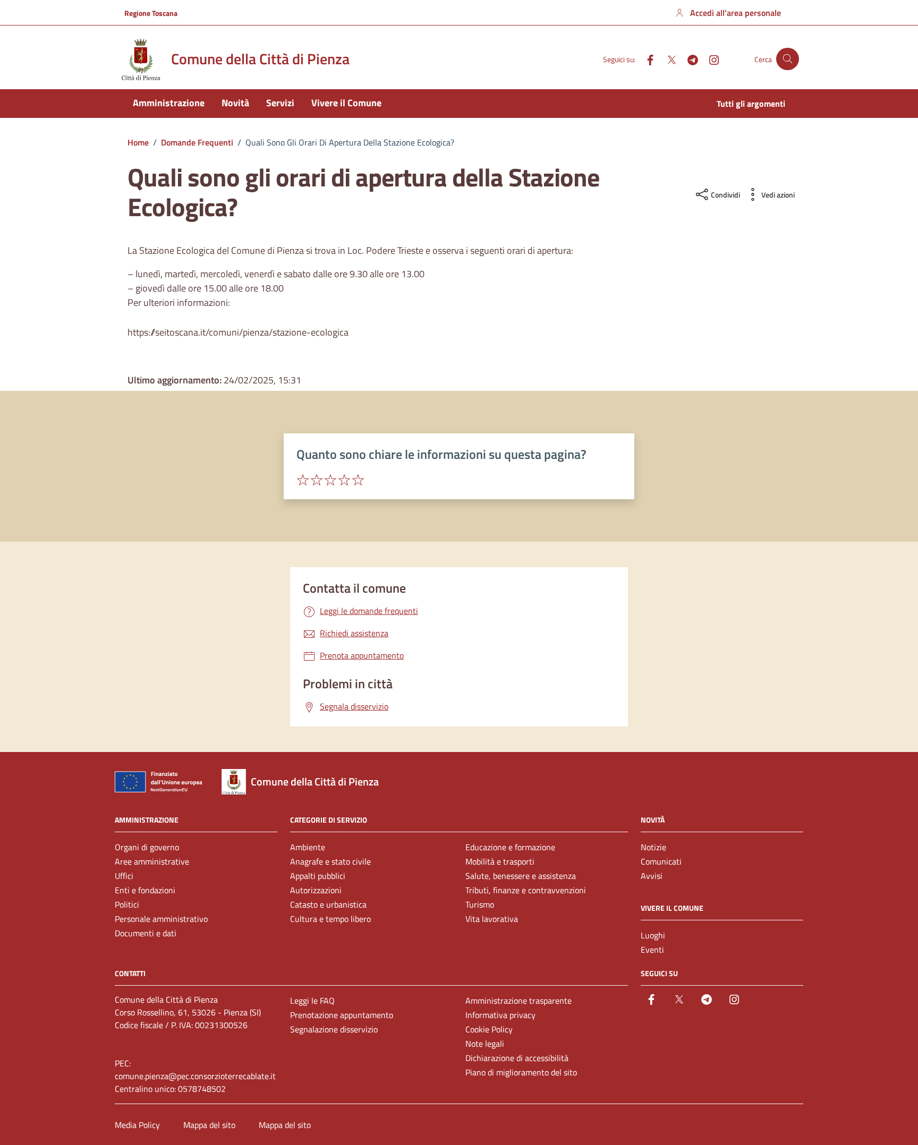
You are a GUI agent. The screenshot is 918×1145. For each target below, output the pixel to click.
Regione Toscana (150, 13)
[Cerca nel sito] (787, 59)
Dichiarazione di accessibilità (516, 1058)
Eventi (652, 949)
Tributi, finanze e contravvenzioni (525, 890)
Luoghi (653, 935)
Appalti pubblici (317, 875)
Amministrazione (169, 103)
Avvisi (651, 875)
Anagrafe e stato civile (330, 861)
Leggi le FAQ (312, 1000)
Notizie (653, 847)
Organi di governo (147, 847)
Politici (127, 904)
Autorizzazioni (316, 890)
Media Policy (137, 1124)
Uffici (124, 875)
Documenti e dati (145, 933)
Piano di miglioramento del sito (521, 1072)
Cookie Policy (489, 1029)
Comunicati (661, 861)
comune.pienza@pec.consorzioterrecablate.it (195, 1076)
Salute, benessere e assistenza (520, 875)
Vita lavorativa (491, 918)
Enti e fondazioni (145, 890)
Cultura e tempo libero (330, 918)
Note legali (484, 1043)
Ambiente (307, 847)
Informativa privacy (500, 1015)
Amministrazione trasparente (518, 1000)
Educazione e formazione (510, 847)
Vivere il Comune (346, 103)
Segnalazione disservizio (334, 1029)
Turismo (479, 904)
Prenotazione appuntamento (341, 1015)
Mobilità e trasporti (499, 861)
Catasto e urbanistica (328, 904)
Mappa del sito (209, 1124)
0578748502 (202, 1088)
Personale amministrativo (161, 918)
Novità (235, 103)
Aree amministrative (152, 861)
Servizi (280, 103)
